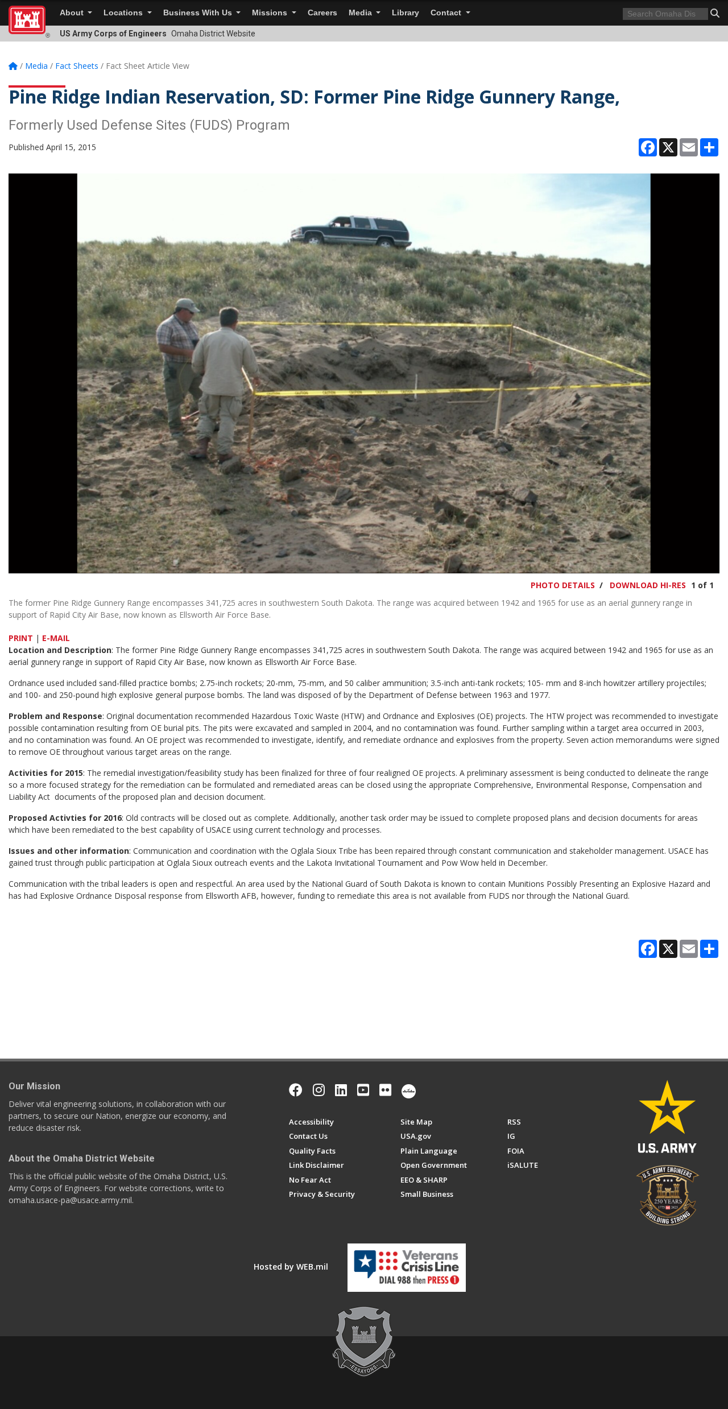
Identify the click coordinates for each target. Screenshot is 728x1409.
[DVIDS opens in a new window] (409, 1090)
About (73, 13)
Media (361, 13)
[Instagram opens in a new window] (319, 1090)
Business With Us (198, 13)
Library (405, 13)
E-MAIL (56, 638)
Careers (322, 13)
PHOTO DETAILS (563, 585)
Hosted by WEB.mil (291, 1266)
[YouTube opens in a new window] (363, 1090)
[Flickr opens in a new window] (385, 1090)
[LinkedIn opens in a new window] (341, 1090)
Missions (270, 13)
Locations (124, 13)
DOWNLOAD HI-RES (648, 585)
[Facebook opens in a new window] (296, 1090)
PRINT (21, 638)
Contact (447, 13)
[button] (714, 13)
